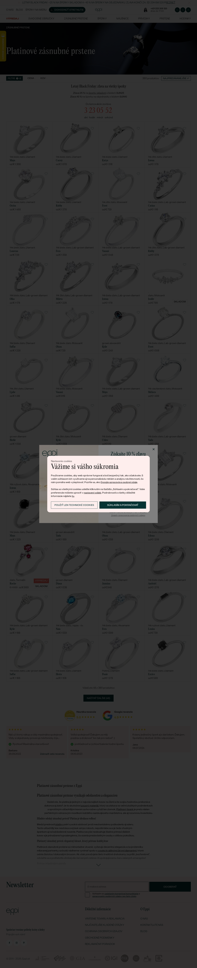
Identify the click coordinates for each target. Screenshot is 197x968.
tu (73, 496)
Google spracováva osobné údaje (119, 482)
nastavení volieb (92, 492)
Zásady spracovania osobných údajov (128, 515)
